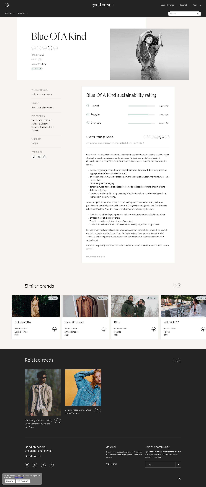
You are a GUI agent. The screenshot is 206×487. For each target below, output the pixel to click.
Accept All (9, 481)
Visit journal (111, 464)
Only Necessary (22, 481)
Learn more (19, 477)
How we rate (137, 143)
